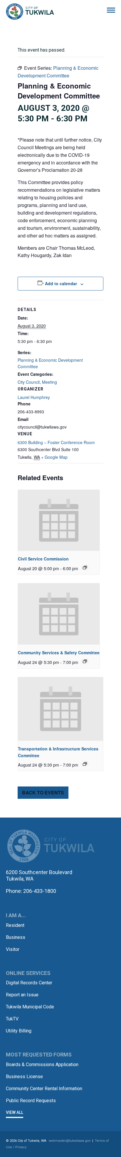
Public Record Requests (31, 1100)
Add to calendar (61, 283)
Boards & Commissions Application (42, 1064)
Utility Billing (18, 1031)
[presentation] (59, 520)
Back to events (43, 792)
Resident (15, 925)
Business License (24, 1076)
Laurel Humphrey (34, 397)
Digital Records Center (29, 983)
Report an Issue (22, 995)
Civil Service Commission (43, 559)
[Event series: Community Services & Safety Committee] (85, 661)
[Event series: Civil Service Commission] (85, 567)
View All (14, 1112)
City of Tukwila (30, 11)
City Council (29, 382)
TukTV (12, 1019)
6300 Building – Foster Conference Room (56, 442)
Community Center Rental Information (44, 1088)
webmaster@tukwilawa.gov (69, 1141)
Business (15, 937)
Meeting (49, 382)
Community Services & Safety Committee (59, 652)
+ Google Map (54, 457)
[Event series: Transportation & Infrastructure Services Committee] (85, 764)
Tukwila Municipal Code (30, 1007)
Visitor (12, 949)
